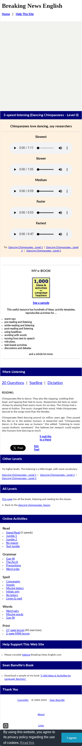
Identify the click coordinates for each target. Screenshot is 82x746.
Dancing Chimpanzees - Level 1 (25, 247)
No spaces (12, 543)
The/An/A (12, 562)
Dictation (55, 383)
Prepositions (13, 565)
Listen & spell (14, 598)
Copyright (22, 700)
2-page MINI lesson (18, 633)
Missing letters (15, 588)
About (41, 714)
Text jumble (13, 546)
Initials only (13, 591)
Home (6, 14)
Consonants (13, 581)
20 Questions (13, 383)
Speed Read (13, 532)
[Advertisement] (41, 64)
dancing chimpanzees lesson (34, 505)
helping (26, 654)
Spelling (35, 383)
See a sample (41, 303)
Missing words (14, 614)
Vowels (10, 585)
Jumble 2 (11, 539)
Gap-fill (10, 559)
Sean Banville (57, 700)
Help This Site (25, 14)
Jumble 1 (11, 536)
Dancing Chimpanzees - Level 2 (57, 475)
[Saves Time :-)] (41, 287)
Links (41, 725)
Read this (27, 743)
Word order (13, 569)
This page (7, 499)
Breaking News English (32, 5)
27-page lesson (15, 630)
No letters (12, 595)
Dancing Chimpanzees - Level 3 (43, 250)
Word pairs (12, 611)
